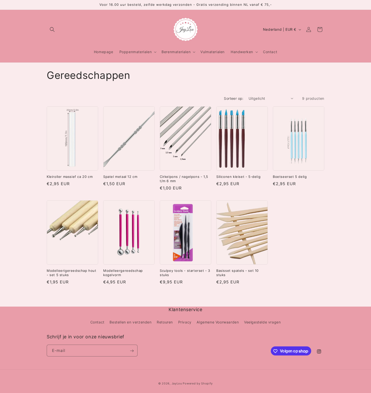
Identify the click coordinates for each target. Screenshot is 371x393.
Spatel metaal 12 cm (120, 177)
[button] (52, 29)
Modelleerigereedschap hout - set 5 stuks (71, 273)
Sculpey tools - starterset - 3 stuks (185, 273)
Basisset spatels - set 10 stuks (237, 273)
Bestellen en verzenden (130, 322)
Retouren (165, 322)
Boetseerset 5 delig (290, 177)
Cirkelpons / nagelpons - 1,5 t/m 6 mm (184, 179)
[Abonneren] (131, 351)
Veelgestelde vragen (262, 322)
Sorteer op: (233, 98)
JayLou (177, 383)
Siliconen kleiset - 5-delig (238, 177)
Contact (97, 322)
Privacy (185, 322)
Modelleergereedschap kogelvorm (123, 273)
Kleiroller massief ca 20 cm (70, 177)
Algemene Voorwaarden (218, 322)
